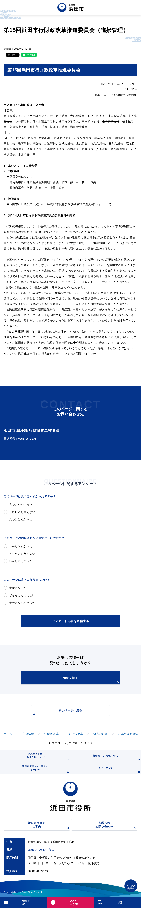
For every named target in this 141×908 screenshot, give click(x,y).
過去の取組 (100, 733)
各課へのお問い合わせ (104, 824)
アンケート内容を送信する (70, 621)
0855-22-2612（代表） (42, 849)
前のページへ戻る (70, 710)
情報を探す (70, 677)
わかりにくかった (20, 561)
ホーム (8, 733)
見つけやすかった (20, 504)
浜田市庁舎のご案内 (37, 824)
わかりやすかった (20, 546)
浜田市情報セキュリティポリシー (35, 768)
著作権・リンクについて (106, 755)
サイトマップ (106, 768)
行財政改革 (51, 733)
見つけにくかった (20, 519)
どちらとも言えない (22, 512)
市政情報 (28, 733)
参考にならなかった (22, 602)
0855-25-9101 (27, 438)
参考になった (17, 587)
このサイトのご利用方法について (35, 756)
